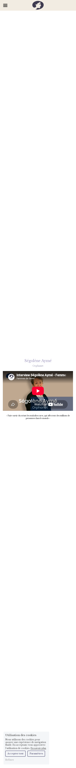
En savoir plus (38, 748)
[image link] (38, 5)
